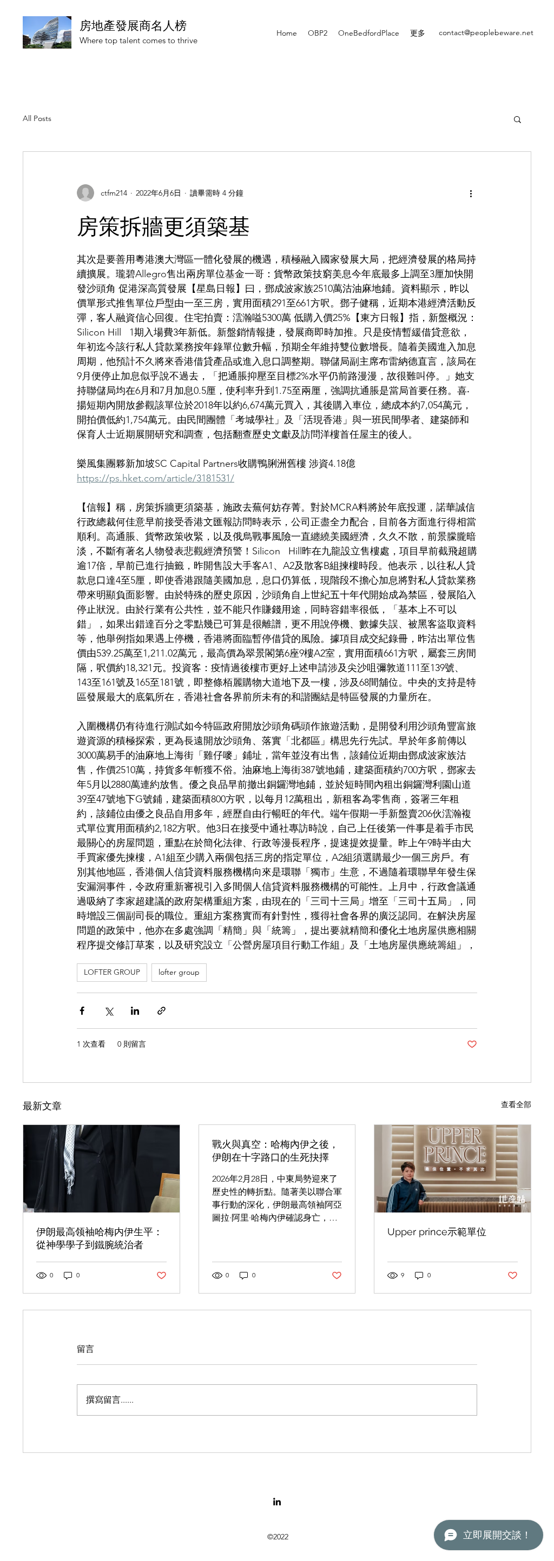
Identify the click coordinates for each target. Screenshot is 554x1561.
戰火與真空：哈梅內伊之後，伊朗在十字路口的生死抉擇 (275, 1150)
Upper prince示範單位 (436, 1231)
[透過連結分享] (161, 1011)
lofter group (179, 972)
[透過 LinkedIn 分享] (135, 1011)
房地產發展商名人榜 (133, 25)
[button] (517, 119)
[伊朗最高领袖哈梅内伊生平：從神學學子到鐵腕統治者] (101, 1168)
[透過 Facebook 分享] (82, 1011)
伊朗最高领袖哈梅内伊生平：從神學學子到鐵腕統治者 (99, 1238)
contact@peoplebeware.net (486, 32)
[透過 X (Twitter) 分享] (108, 1011)
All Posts (37, 118)
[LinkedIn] (277, 1501)
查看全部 (516, 1104)
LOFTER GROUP (112, 972)
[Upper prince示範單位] (452, 1168)
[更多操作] (470, 192)
